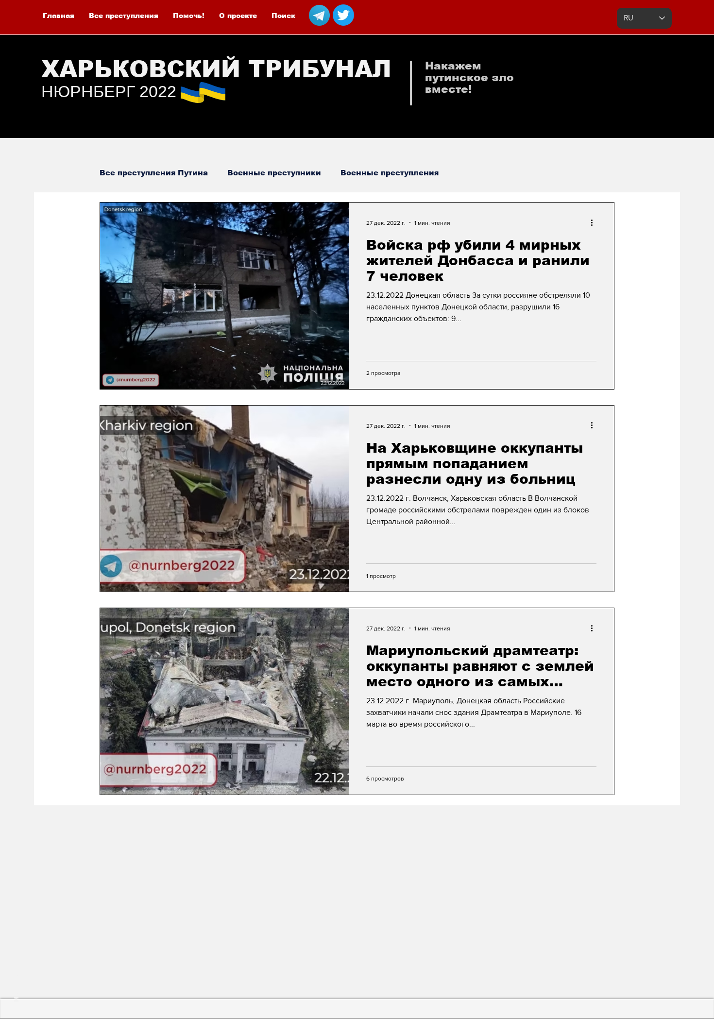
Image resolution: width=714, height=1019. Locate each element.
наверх (15, 986)
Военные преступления (389, 173)
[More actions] (595, 222)
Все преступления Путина (154, 173)
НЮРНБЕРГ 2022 (108, 91)
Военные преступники (274, 173)
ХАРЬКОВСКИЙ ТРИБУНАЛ (216, 69)
